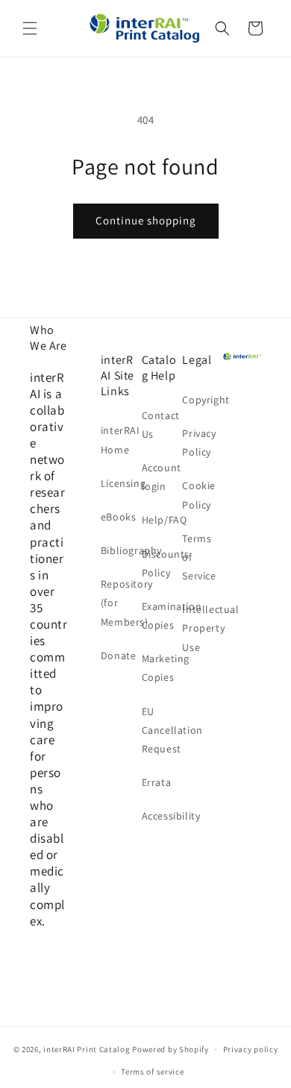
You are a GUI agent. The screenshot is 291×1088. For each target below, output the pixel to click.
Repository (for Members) (120, 602)
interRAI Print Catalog (86, 1049)
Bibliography (120, 550)
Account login (161, 477)
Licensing (120, 483)
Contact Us (161, 425)
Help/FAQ (161, 519)
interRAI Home (120, 440)
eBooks (119, 516)
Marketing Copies (161, 668)
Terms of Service (199, 557)
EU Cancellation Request (161, 730)
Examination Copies (161, 616)
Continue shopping (146, 220)
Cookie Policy (199, 495)
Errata (157, 782)
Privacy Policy (199, 443)
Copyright (201, 399)
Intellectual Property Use (201, 628)
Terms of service (152, 1071)
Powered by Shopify (170, 1049)
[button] (29, 28)
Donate (119, 655)
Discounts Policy (161, 563)
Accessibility (161, 816)
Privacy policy (250, 1049)
